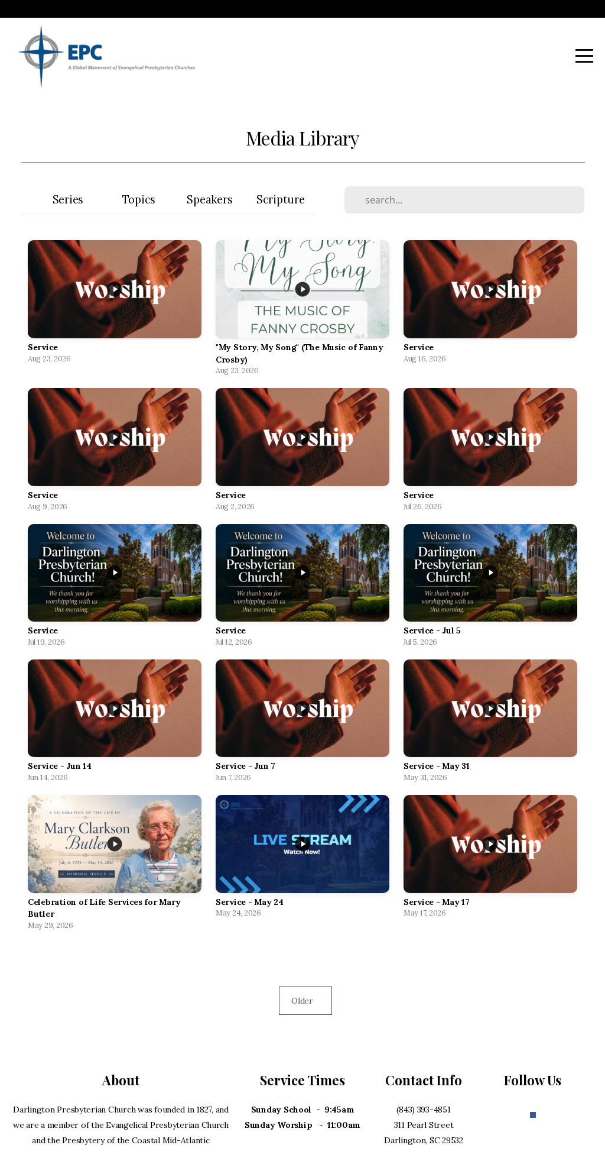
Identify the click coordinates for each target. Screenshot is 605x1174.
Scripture (280, 199)
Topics (138, 199)
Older (305, 1000)
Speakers (209, 199)
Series (68, 199)
